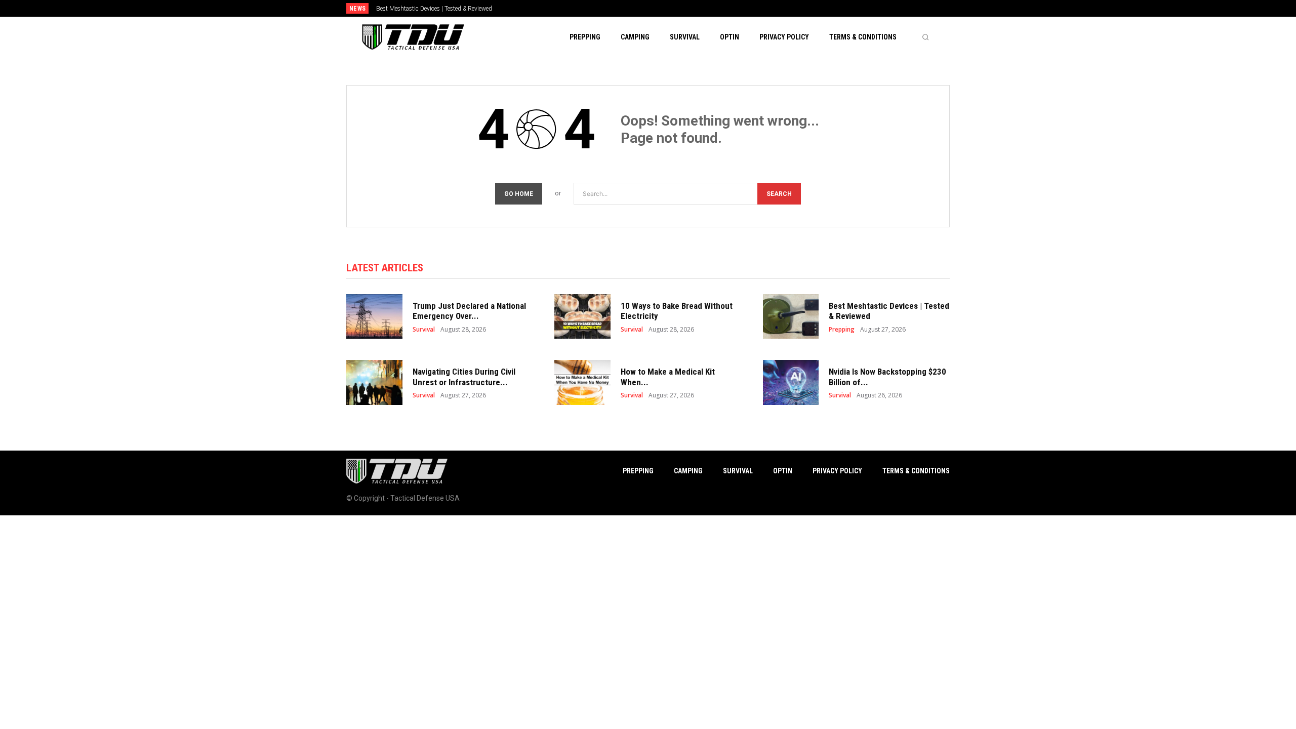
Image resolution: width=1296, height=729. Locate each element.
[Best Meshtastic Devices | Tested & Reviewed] (791, 316)
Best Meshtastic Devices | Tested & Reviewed (434, 8)
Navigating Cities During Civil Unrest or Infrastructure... (464, 377)
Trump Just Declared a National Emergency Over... (469, 311)
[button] (925, 37)
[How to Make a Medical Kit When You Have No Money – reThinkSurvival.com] (582, 382)
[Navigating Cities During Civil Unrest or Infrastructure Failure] (374, 382)
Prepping (842, 330)
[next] (681, 8)
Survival (424, 330)
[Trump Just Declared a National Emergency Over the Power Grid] (374, 316)
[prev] (665, 8)
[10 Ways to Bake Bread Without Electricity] (582, 316)
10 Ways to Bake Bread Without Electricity (677, 311)
